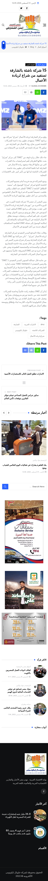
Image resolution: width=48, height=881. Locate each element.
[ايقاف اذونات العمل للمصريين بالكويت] (40, 671)
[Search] (3, 25)
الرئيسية (43, 460)
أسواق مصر (27, 667)
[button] (8, 413)
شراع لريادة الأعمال (37, 336)
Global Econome (38, 86)
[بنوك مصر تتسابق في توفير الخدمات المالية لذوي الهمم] (40, 690)
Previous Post (34, 370)
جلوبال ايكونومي (21, 330)
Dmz (42, 324)
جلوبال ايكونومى (13, 872)
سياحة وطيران (26, 704)
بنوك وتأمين (36, 460)
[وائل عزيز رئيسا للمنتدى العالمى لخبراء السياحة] (40, 709)
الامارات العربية (30, 324)
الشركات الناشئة (38, 330)
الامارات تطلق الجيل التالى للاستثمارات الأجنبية (24, 374)
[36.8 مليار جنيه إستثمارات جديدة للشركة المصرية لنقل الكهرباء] (40, 815)
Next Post (11, 392)
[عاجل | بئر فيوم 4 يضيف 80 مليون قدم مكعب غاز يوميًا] (40, 832)
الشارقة (16, 324)
